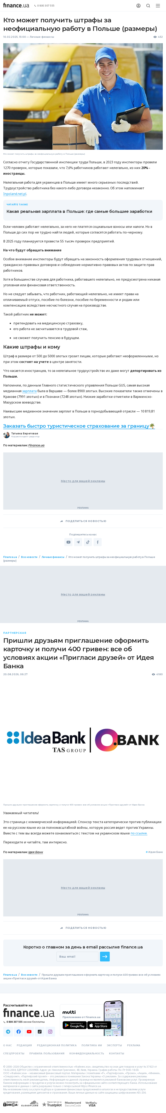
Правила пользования (47, 1053)
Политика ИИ (92, 1045)
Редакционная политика (57, 1045)
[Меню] (158, 5)
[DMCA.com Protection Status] (10, 1108)
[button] (105, 957)
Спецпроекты (13, 1053)
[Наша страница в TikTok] (40, 1032)
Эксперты (114, 1045)
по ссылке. (139, 833)
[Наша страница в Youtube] (29, 1032)
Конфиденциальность (86, 1053)
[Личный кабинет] (138, 5)
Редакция (24, 1045)
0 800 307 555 (46, 5)
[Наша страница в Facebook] (18, 1032)
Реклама (133, 1045)
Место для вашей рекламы (83, 481)
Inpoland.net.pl (14, 194)
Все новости (29, 557)
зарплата (29, 391)
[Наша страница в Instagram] (50, 1032)
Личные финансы (42, 36)
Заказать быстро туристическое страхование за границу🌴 (79, 426)
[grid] (83, 775)
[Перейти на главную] (16, 5)
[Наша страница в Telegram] (8, 1032)
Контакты (117, 1053)
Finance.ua (36, 445)
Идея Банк (154, 852)
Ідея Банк (35, 852)
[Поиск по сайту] (148, 5)
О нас (7, 1045)
